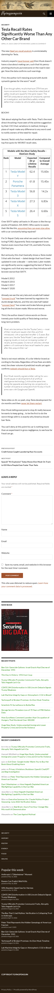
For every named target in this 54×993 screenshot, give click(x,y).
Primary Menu (50, 13)
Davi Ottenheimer (22, 44)
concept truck (8, 298)
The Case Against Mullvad (24, 814)
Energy (4, 848)
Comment (6, 493)
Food (3, 854)
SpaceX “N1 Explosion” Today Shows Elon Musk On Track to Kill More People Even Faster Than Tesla (26, 461)
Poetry (4, 843)
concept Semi (8, 305)
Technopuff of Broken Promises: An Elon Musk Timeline (25, 700)
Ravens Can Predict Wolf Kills (14, 881)
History (4, 838)
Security (5, 25)
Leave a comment (38, 44)
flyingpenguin (11, 12)
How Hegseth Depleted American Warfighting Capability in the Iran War (25, 785)
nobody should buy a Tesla (22, 368)
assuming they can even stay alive (34, 228)
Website (5, 553)
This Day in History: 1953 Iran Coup (16, 675)
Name (4, 529)
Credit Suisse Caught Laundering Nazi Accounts (21, 450)
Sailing (4, 859)
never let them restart (31, 403)
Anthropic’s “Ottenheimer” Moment (16, 874)
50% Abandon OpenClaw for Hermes (17, 888)
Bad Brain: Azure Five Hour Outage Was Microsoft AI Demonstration (24, 808)
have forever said (26, 61)
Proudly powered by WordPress (25, 990)
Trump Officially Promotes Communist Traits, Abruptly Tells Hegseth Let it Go (25, 747)
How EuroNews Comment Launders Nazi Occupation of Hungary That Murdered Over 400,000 (25, 718)
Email (4, 541)
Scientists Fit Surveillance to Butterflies (18, 705)
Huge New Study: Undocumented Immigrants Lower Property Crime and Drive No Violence (23, 726)
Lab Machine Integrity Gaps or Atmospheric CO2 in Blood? (26, 695)
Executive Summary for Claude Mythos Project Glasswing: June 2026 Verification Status (25, 800)
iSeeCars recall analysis (21, 51)
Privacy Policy (6, 990)
